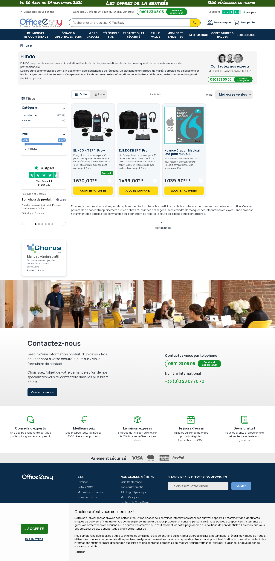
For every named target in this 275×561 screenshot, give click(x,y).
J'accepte (34, 528)
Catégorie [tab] (29, 108)
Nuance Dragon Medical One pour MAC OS (182, 152)
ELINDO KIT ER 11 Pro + (89, 150)
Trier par (208, 94)
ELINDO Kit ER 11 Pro (133, 150)
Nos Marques (41, 115)
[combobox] (135, 23)
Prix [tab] (25, 134)
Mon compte (222, 22)
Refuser (79, 552)
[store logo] (40, 23)
